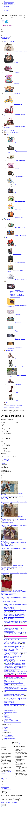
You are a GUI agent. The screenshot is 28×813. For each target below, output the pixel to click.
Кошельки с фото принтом (17, 295)
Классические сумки (20, 142)
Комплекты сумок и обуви (11, 720)
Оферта (6, 727)
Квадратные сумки (20, 201)
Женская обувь (18, 104)
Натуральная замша (11, 456)
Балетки (17, 358)
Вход (5, 8)
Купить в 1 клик (5, 502)
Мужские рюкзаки (20, 262)
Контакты (6, 6)
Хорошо (3, 805)
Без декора (8, 451)
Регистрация (7, 10)
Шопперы (17, 193)
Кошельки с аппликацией (17, 291)
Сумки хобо (18, 209)
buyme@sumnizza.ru (21, 743)
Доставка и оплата (9, 2)
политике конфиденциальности (9, 802)
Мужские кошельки (15, 297)
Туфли (16, 400)
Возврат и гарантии (9, 3)
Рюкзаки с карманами (21, 279)
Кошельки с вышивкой (16, 292)
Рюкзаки (16, 83)
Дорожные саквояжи (20, 235)
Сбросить (6, 460)
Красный (8, 430)
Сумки (16, 62)
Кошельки (17, 290)
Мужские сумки (19, 176)
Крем (7, 431)
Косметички (18, 322)
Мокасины (18, 384)
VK (1, 25)
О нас (5, 730)
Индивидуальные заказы (20, 51)
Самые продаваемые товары (8, 601)
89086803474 (4, 788)
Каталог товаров (5, 37)
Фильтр (3, 463)
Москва (8, 438)
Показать (6, 459)
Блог (5, 728)
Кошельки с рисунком (16, 294)
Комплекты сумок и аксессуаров (12, 722)
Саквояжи (17, 72)
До (17, 422)
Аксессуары (17, 93)
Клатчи (17, 168)
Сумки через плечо (20, 160)
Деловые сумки (19, 217)
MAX (10, 25)
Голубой (8, 428)
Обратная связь (5, 787)
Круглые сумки (19, 184)
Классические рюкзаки (21, 246)
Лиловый (8, 433)
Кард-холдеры (18, 330)
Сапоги (17, 392)
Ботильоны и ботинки (21, 367)
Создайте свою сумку (9, 4)
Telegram (5, 25)
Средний (8, 445)
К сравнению (13, 502)
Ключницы (18, 314)
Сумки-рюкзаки (17, 254)
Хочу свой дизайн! (22, 502)
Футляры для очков (20, 339)
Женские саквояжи (20, 227)
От (1, 422)
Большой (8, 444)
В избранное (4, 503)
